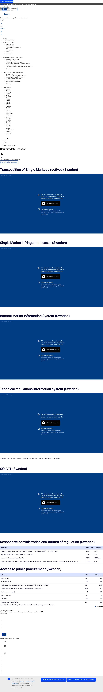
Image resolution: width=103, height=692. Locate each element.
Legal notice (6, 672)
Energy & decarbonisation (13, 78)
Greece (8, 104)
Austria (8, 89)
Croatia (8, 93)
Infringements (10, 45)
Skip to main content (6, 1)
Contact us (6, 664)
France (8, 102)
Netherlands (9, 116)
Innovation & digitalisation (13, 81)
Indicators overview (8, 40)
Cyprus (8, 95)
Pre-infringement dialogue (13, 47)
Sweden (8, 125)
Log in (8, 14)
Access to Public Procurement (14, 62)
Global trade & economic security (15, 77)
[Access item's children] (15, 42)
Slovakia (8, 121)
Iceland (8, 128)
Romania (8, 120)
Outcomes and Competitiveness (12, 72)
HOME (5, 38)
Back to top (100, 606)
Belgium (8, 91)
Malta (7, 114)
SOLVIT (8, 51)
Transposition (10, 44)
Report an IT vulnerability (10, 666)
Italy (7, 109)
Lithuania (8, 111)
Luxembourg (9, 113)
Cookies (5, 669)
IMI (7, 48)
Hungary (8, 106)
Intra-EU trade (10, 74)
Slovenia (8, 123)
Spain (7, 124)
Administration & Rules (12, 59)
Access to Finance (11, 65)
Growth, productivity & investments (16, 76)
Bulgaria (8, 92)
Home (4, 140)
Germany (8, 103)
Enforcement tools (8, 42)
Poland (8, 117)
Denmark (8, 97)
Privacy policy (7, 671)
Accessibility (6, 673)
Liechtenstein (10, 130)
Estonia (8, 99)
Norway (8, 131)
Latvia (8, 110)
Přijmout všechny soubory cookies (53, 679)
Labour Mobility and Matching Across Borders (19, 66)
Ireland (8, 107)
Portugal (8, 118)
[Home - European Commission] (11, 8)
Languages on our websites (11, 668)
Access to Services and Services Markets (18, 63)
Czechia (8, 96)
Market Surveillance (11, 61)
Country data (7, 87)
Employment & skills (11, 80)
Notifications (9, 50)
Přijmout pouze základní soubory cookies (81, 679)
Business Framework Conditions (12, 57)
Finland (8, 100)
